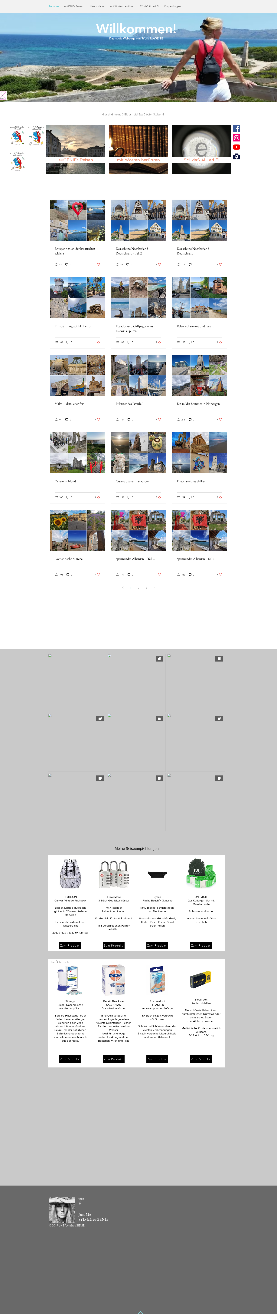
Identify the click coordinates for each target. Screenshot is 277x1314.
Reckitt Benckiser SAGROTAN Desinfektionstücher (114, 1005)
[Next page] (154, 587)
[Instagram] (236, 137)
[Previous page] (122, 587)
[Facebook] (236, 128)
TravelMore (114, 896)
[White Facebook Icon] (80, 1203)
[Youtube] (236, 147)
